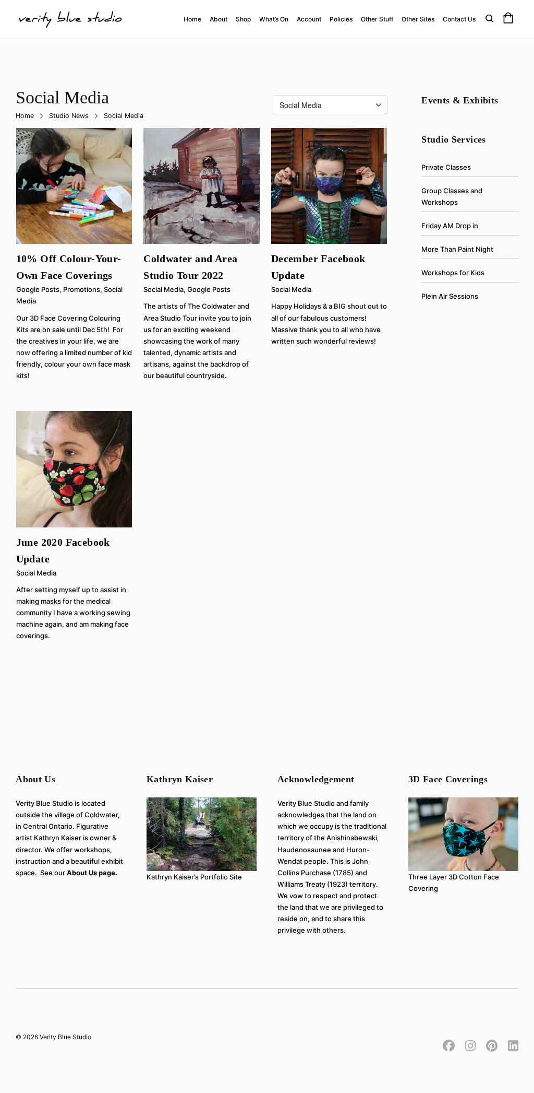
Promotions (81, 289)
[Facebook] (451, 1044)
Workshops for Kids (452, 272)
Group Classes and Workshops (451, 196)
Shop (243, 19)
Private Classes (446, 167)
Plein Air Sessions (449, 296)
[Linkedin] (510, 1044)
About (218, 19)
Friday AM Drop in (449, 225)
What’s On (273, 19)
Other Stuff (377, 19)
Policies (341, 19)
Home (192, 19)
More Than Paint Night (457, 249)
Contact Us (459, 19)
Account (309, 19)
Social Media (163, 289)
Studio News (69, 116)
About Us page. (92, 872)
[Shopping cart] (508, 19)
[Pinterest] (492, 1044)
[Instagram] (470, 1044)
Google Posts (37, 289)
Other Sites (418, 19)
